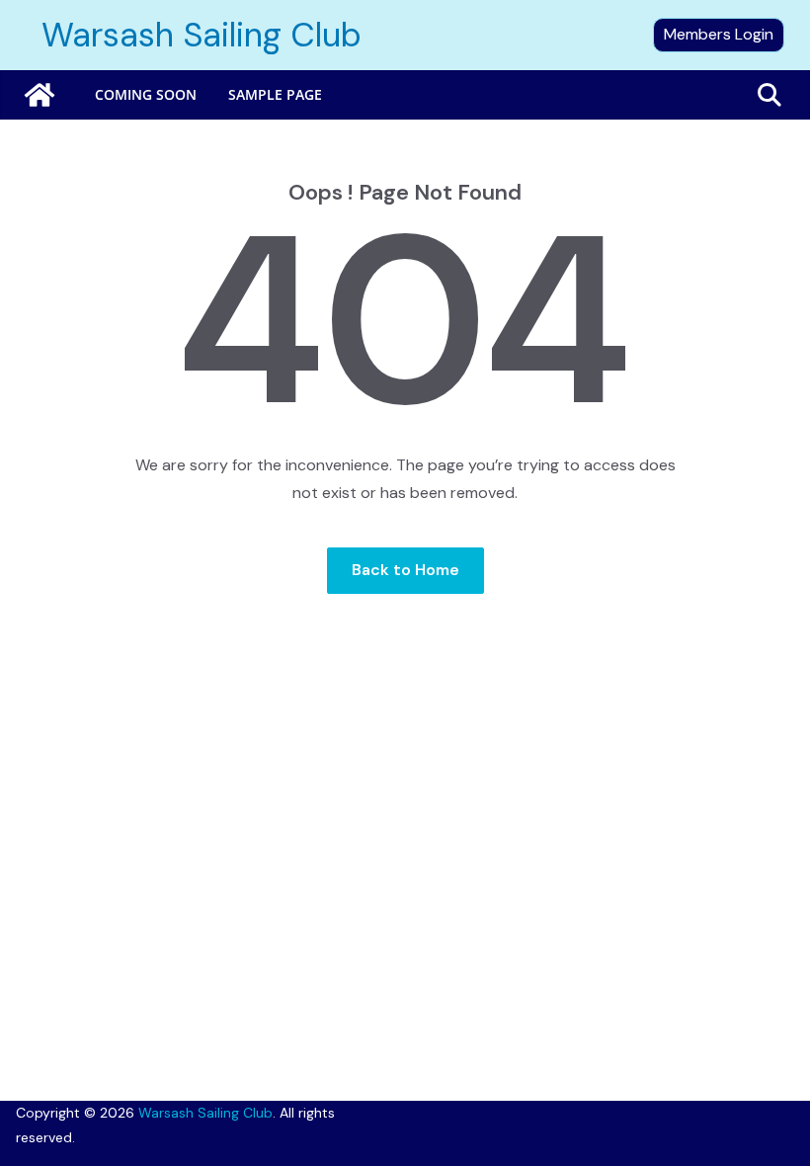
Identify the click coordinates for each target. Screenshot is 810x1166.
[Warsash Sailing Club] (39, 95)
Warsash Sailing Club (201, 35)
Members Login (718, 34)
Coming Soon (146, 94)
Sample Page (275, 94)
